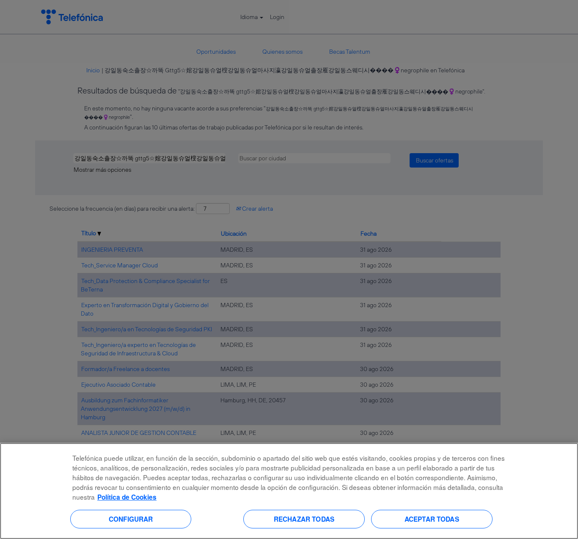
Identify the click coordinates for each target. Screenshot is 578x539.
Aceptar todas (432, 518)
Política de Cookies (127, 497)
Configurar (131, 518)
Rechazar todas (304, 518)
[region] (289, 491)
